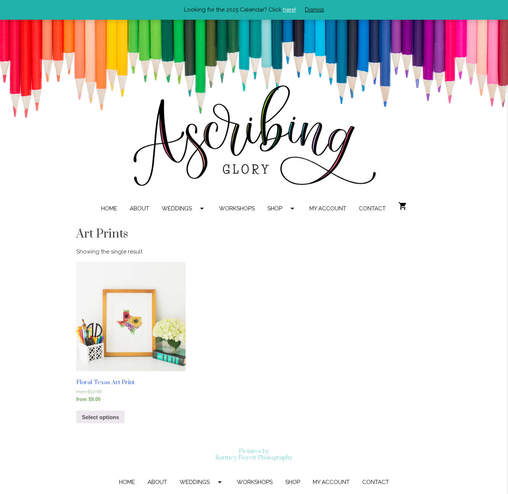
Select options (100, 417)
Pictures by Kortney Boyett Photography (254, 454)
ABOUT (139, 208)
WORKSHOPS (237, 208)
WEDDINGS (184, 208)
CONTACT (372, 208)
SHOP (282, 208)
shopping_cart (402, 205)
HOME (109, 208)
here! (289, 9)
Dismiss (314, 9)
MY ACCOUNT (327, 208)
